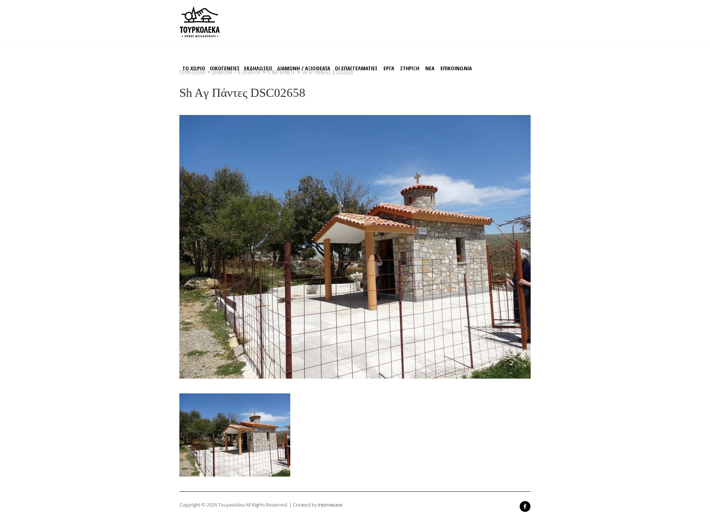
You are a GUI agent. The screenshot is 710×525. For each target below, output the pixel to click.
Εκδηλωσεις (258, 68)
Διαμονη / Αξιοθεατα (303, 68)
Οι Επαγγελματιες (356, 68)
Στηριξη (409, 68)
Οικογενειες (225, 68)
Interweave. (331, 504)
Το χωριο (193, 68)
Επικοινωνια (456, 68)
